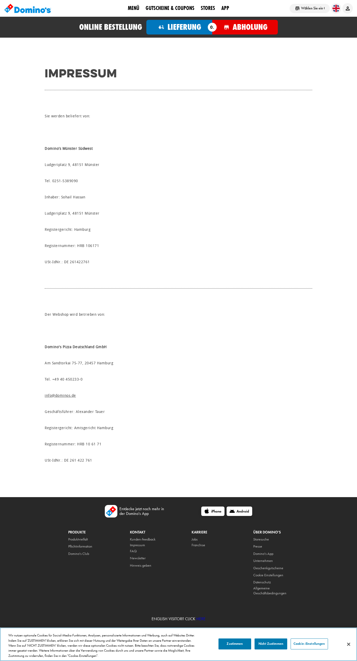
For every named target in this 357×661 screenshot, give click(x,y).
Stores (208, 8)
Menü (133, 8)
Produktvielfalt (78, 539)
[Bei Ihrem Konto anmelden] (347, 8)
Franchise (198, 545)
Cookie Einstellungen (268, 575)
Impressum (137, 545)
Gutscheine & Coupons (170, 8)
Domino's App (263, 553)
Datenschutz (262, 582)
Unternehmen (263, 561)
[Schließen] (348, 644)
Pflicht (72, 546)
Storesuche (261, 539)
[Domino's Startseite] (27, 8)
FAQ (133, 551)
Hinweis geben (140, 565)
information (84, 546)
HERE (200, 618)
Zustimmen (235, 644)
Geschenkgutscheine (268, 568)
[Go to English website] (336, 8)
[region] (178, 644)
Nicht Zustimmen (270, 644)
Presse (257, 546)
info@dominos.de (60, 395)
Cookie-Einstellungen (309, 644)
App (225, 8)
